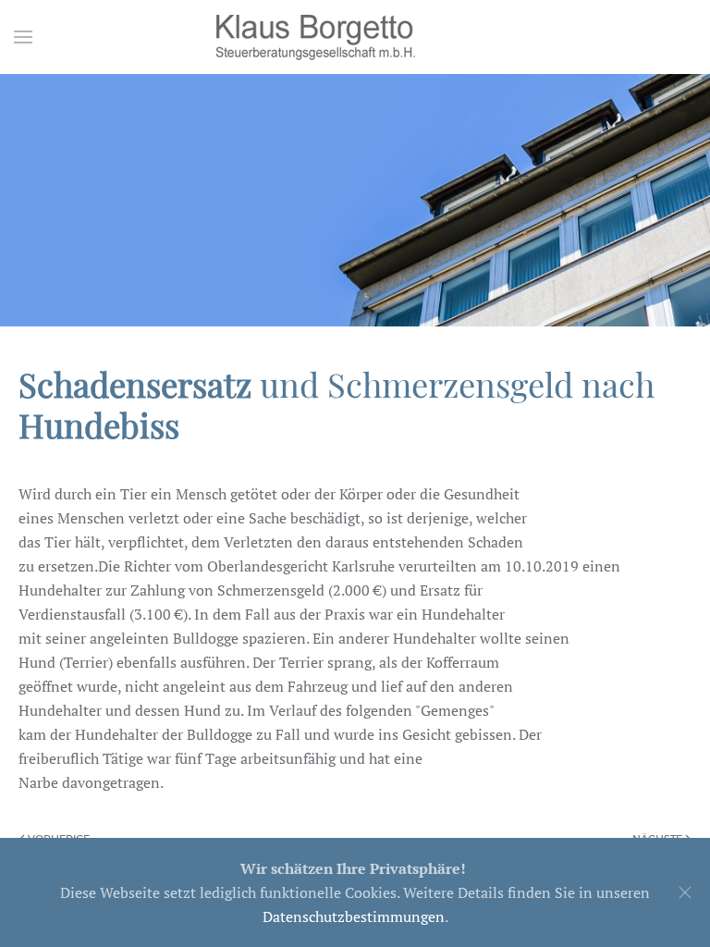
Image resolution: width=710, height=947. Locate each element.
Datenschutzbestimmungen (354, 916)
